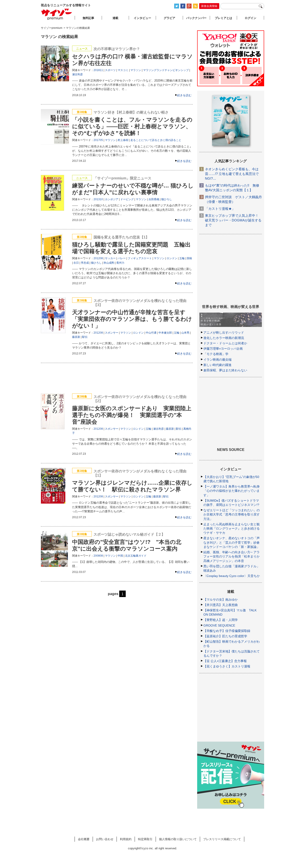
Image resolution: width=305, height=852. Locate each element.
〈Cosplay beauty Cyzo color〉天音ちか (231, 576)
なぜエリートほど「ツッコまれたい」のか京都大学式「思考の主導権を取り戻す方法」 (231, 514)
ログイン (250, 18)
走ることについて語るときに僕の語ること (155, 140)
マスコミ (123, 70)
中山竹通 (151, 332)
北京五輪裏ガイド (135, 555)
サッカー (110, 258)
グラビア (169, 18)
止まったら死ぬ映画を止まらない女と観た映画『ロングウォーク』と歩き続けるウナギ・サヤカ (231, 528)
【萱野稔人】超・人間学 (220, 620)
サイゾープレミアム (57, 14)
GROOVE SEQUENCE (219, 625)
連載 (115, 18)
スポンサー (111, 332)
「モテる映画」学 (215, 354)
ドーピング (127, 199)
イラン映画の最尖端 (217, 359)
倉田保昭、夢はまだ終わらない (225, 370)
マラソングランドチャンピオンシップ (166, 70)
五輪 (182, 258)
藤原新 (76, 337)
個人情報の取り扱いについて (178, 839)
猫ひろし (166, 199)
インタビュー (142, 18)
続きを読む (184, 95)
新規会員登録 (209, 6)
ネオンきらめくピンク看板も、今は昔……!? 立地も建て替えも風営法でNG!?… (232, 173)
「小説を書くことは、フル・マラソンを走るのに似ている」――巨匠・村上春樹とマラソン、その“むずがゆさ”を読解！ (132, 126)
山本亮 (185, 332)
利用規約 (126, 839)
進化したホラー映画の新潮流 (223, 338)
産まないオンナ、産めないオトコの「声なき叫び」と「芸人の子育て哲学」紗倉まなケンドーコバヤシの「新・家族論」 (231, 542)
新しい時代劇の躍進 (217, 365)
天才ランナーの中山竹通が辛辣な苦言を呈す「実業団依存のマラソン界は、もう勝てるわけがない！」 (132, 319)
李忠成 (85, 262)
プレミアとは (223, 18)
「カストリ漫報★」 (220, 208)
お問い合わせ (104, 839)
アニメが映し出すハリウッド (223, 332)
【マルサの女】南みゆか (220, 599)
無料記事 (88, 18)
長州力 (120, 262)
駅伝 (85, 337)
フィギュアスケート (140, 258)
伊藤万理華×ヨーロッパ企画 (223, 348)
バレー (122, 258)
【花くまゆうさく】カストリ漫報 (226, 666)
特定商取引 (145, 839)
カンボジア (111, 199)
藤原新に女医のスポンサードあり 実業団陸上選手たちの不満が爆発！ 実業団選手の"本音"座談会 (131, 415)
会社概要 (84, 839)
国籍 (189, 258)
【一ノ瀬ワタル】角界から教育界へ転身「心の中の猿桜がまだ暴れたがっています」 (231, 491)
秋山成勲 (109, 262)
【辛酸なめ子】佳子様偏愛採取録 (226, 631)
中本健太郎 (165, 332)
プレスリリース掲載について (222, 839)
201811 (98, 70)
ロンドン (172, 258)
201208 (98, 258)
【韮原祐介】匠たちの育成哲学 (225, 636)
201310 (98, 199)
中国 (120, 555)
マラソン (135, 70)
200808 (98, 555)
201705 (98, 140)
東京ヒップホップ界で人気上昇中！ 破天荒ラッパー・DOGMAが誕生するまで (233, 220)
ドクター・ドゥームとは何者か (225, 343)
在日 (76, 262)
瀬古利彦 (77, 74)
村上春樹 (123, 140)
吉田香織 (153, 199)
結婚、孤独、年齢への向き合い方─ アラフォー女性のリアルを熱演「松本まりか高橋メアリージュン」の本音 (231, 556)
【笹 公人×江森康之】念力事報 (225, 661)
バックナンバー (196, 18)
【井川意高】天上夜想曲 (220, 605)
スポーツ (110, 70)
